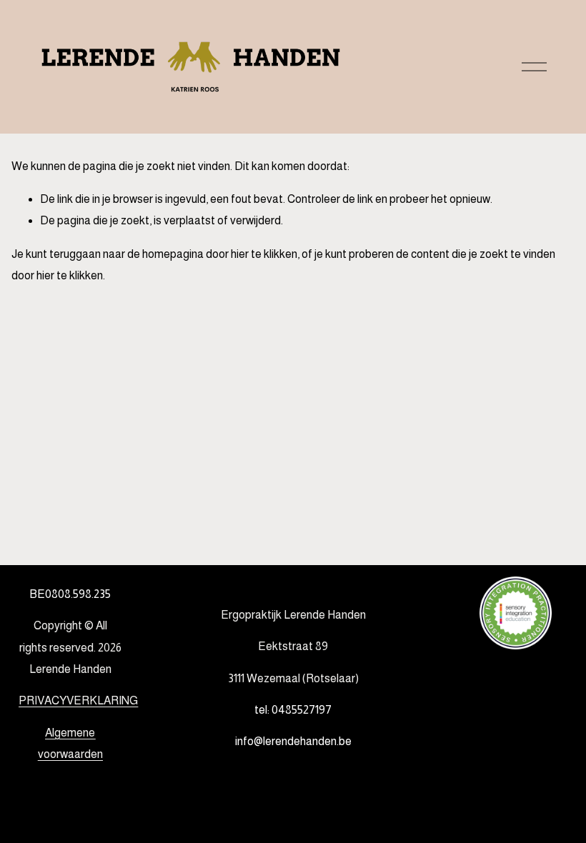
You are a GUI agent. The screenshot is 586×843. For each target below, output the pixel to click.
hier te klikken (264, 254)
